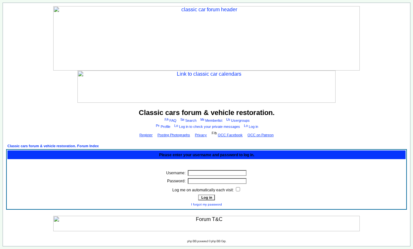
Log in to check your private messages (209, 127)
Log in (253, 127)
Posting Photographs (173, 135)
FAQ (172, 120)
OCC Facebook (230, 135)
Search (190, 120)
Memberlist (213, 120)
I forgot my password (206, 204)
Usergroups (240, 120)
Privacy (201, 135)
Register (146, 135)
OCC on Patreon (260, 135)
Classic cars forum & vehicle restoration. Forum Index (53, 146)
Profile (165, 127)
